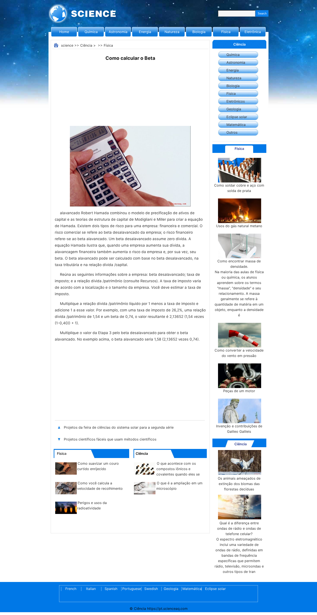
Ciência (86, 45)
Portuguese (131, 588)
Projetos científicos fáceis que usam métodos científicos (110, 439)
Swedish (151, 588)
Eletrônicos (235, 101)
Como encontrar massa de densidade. (239, 264)
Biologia (199, 32)
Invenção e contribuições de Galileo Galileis (239, 429)
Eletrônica (253, 32)
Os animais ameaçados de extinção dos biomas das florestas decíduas (239, 483)
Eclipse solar (236, 117)
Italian (91, 588)
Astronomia (118, 32)
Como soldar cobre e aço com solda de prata (239, 188)
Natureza (172, 32)
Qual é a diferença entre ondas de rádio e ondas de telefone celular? (239, 528)
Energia (145, 32)
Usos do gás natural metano (239, 226)
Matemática (236, 124)
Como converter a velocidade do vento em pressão (239, 353)
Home (64, 32)
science (67, 45)
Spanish (111, 588)
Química (91, 32)
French (70, 588)
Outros (231, 132)
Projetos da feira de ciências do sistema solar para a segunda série (119, 427)
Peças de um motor (239, 391)
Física (226, 32)
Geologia (233, 109)
